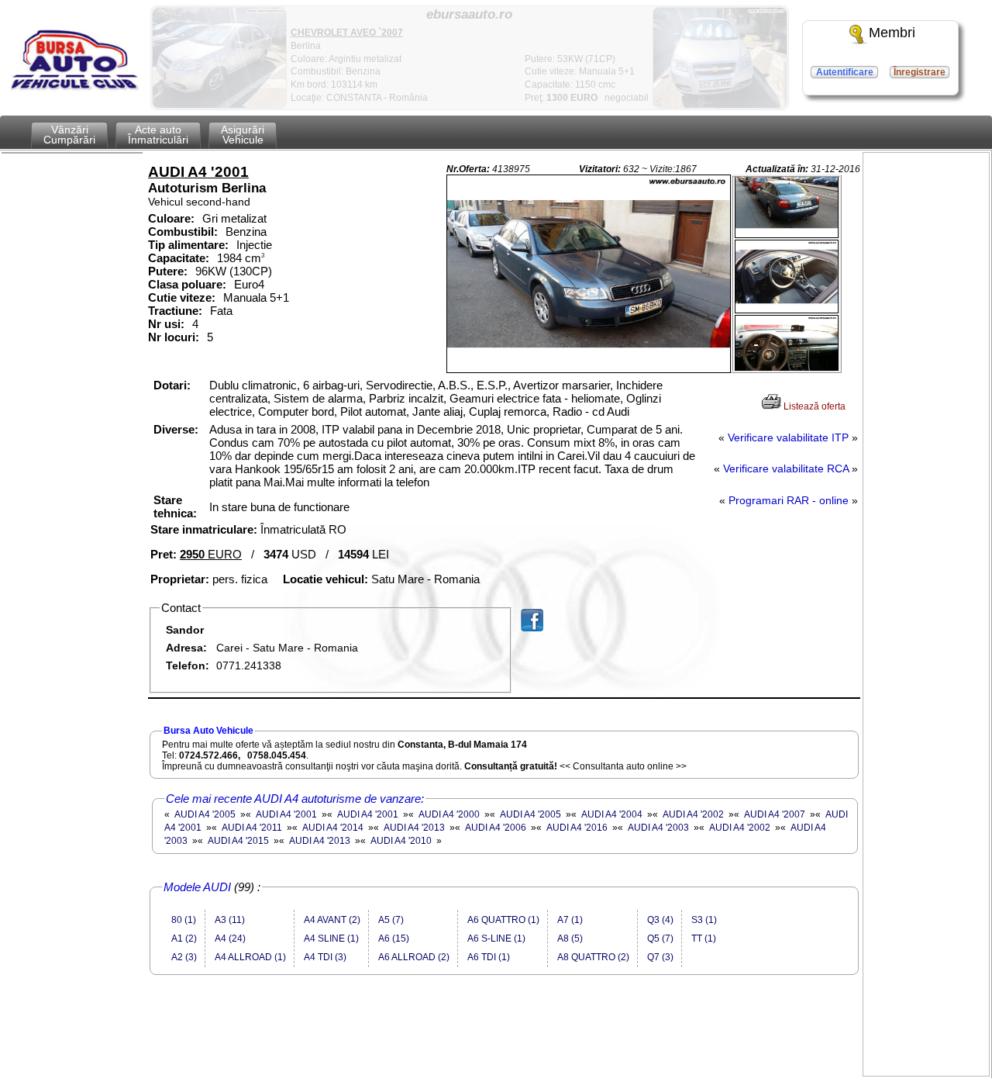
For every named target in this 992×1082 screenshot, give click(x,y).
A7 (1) (570, 919)
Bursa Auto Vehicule (208, 730)
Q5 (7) (660, 938)
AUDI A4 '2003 (658, 827)
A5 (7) (391, 919)
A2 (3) (184, 957)
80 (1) (183, 919)
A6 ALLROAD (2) (414, 957)
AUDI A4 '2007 (774, 814)
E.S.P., (495, 385)
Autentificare (844, 72)
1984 (229, 257)
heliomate (595, 398)
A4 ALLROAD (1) (250, 957)
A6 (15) (393, 938)
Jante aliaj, (440, 411)
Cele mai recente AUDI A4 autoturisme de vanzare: (295, 798)
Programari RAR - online (788, 500)
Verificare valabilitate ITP (788, 438)
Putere (166, 271)
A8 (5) (570, 938)
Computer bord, (299, 411)
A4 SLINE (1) (331, 938)
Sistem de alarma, (321, 398)
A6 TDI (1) (488, 957)
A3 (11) (230, 919)
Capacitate (176, 257)
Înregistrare (920, 72)
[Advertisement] (504, 1041)
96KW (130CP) (233, 271)
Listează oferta (813, 406)
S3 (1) (704, 919)
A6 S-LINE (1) (496, 938)
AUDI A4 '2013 (414, 827)
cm (254, 257)
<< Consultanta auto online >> (623, 766)
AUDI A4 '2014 (332, 827)
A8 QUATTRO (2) (593, 957)
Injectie (254, 244)
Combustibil (181, 231)
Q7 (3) (660, 957)
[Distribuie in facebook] (573, 620)
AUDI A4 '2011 (252, 827)
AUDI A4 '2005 (205, 814)
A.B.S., (457, 385)
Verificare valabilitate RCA (786, 469)
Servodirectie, (402, 385)
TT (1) (703, 938)
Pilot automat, (376, 411)
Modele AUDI (197, 887)
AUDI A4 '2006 (495, 827)
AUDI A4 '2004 (611, 814)
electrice (230, 411)
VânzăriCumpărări (69, 134)
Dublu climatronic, (256, 385)
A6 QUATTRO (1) (503, 919)
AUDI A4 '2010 (401, 840)
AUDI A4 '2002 (693, 814)
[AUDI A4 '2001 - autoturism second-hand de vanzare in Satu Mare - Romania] (588, 274)
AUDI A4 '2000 (449, 814)
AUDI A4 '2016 (577, 827)
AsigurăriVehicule (242, 134)
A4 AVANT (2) (332, 919)
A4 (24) (230, 938)
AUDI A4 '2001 (286, 814)
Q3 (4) (660, 919)
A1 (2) (184, 938)
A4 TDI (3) (325, 957)
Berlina (244, 188)
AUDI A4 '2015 (238, 840)
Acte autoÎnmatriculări (158, 134)
